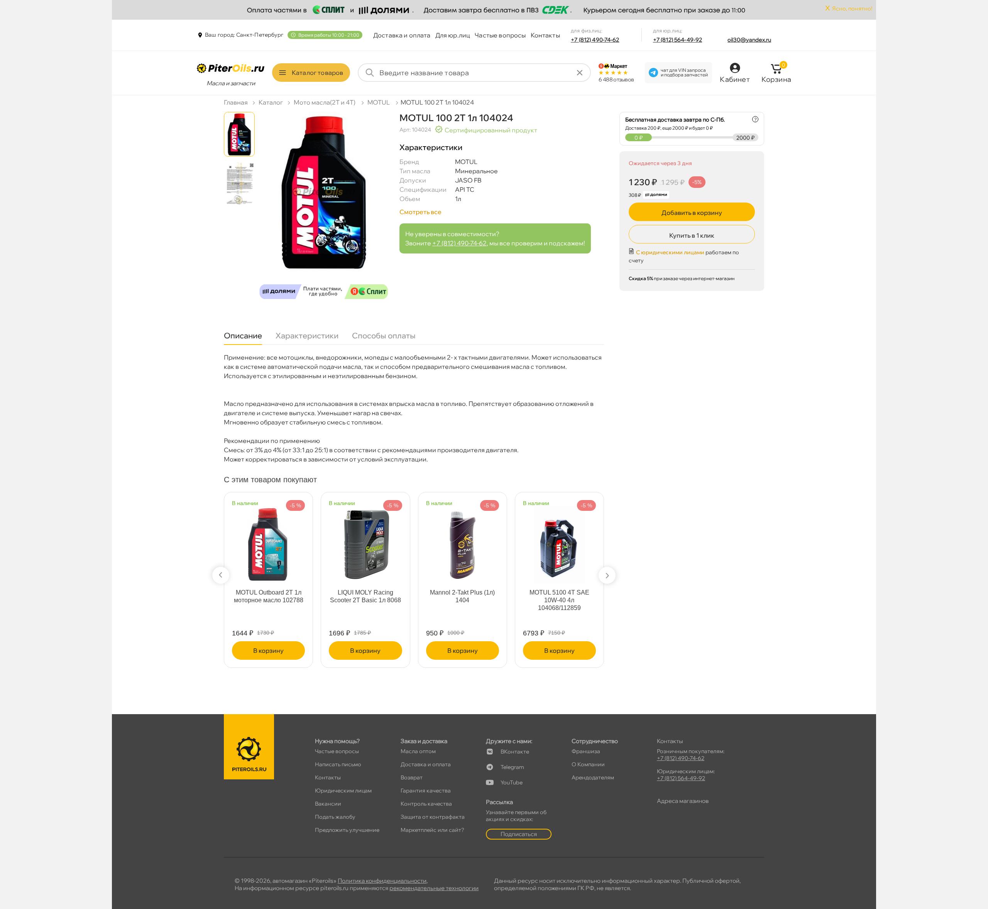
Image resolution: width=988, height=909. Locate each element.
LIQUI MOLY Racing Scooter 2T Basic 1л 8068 (365, 596)
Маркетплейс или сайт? (432, 829)
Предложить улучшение (347, 829)
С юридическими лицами (670, 252)
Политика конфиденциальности (382, 880)
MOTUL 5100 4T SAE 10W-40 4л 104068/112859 (559, 600)
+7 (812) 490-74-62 (595, 40)
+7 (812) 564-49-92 (677, 40)
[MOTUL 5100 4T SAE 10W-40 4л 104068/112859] (559, 540)
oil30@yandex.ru (749, 40)
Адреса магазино (683, 800)
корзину (268, 650)
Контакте (515, 751)
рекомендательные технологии (434, 888)
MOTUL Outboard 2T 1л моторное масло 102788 (268, 596)
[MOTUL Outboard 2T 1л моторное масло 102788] (268, 540)
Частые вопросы (500, 35)
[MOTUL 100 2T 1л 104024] (323, 208)
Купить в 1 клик (691, 235)
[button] (220, 575)
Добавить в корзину (691, 212)
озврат (412, 777)
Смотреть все (420, 212)
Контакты (545, 35)
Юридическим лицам (343, 790)
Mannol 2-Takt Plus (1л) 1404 (462, 596)
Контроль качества (426, 803)
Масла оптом (418, 751)
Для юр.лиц (452, 35)
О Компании (588, 764)
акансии (328, 803)
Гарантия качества (426, 790)
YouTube (512, 782)
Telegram (512, 767)
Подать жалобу (335, 816)
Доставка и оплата (402, 35)
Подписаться (519, 834)
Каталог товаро (317, 72)
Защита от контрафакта (433, 816)
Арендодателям (593, 777)
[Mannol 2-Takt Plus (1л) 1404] (462, 540)
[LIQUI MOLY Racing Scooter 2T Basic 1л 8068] (365, 540)
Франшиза (586, 751)
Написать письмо (338, 764)
